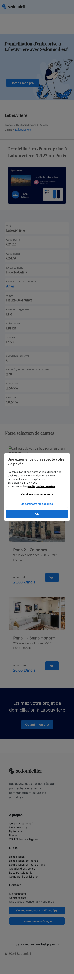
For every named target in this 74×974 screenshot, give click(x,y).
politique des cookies (41, 486)
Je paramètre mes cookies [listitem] (37, 503)
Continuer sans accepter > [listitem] (37, 494)
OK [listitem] (37, 513)
